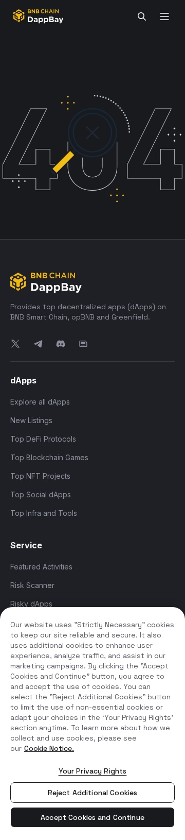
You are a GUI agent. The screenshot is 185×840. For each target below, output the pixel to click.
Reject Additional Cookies (93, 792)
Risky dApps (31, 603)
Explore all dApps (40, 401)
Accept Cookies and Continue (92, 817)
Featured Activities (41, 566)
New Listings (31, 420)
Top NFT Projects (40, 476)
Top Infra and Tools (43, 513)
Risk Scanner (32, 585)
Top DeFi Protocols (43, 438)
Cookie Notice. (49, 748)
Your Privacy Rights (93, 771)
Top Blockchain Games (49, 457)
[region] (92, 723)
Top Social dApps (40, 494)
